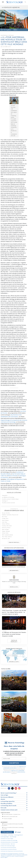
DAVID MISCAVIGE (14, 580)
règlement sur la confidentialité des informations (14, 767)
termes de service (21, 772)
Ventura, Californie (5, 524)
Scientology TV (5, 501)
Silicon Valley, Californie (6, 536)
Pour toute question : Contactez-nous (11, 814)
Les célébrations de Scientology (8, 497)
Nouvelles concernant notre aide (8, 502)
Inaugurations (4, 495)
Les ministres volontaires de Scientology (9, 840)
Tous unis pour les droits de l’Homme (8, 847)
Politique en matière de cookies (7, 856)
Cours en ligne (4, 795)
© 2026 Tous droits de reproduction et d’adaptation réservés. (12, 854)
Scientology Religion (5, 836)
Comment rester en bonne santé (9, 810)
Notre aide (3, 807)
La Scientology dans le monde (8, 805)
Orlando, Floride (5, 533)
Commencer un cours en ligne (7, 838)
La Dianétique (10, 834)
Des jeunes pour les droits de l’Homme (9, 849)
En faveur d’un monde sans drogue (8, 845)
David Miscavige (13, 836)
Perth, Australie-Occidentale (7, 535)
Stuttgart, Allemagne (6, 531)
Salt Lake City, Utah (6, 538)
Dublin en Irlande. (6, 481)
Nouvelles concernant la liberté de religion (10, 499)
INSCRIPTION (14, 763)
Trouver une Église (7, 818)
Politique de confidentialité (21, 854)
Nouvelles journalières (6, 803)
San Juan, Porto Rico (6, 513)
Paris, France (4, 516)
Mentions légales (4, 857)
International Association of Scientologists (9, 842)
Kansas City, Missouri (6, 527)
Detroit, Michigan (5, 529)
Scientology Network (18, 834)
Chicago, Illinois (5, 518)
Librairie (3, 799)
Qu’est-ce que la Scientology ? (9, 793)
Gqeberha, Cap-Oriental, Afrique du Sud (10, 514)
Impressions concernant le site (10, 816)
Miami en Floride (12, 475)
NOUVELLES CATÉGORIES (14, 492)
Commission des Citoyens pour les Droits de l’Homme (12, 851)
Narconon (13, 843)
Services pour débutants (7, 797)
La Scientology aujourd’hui (7, 801)
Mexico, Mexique (5, 520)
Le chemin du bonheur (5, 843)
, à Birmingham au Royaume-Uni (15, 479)
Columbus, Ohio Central (7, 525)
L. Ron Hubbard (4, 834)
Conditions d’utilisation (19, 856)
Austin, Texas (4, 522)
